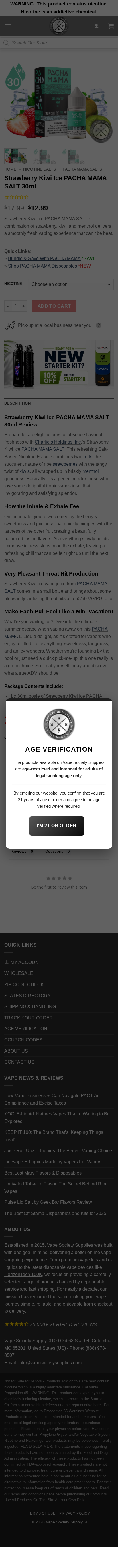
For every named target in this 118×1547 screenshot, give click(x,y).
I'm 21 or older (56, 825)
